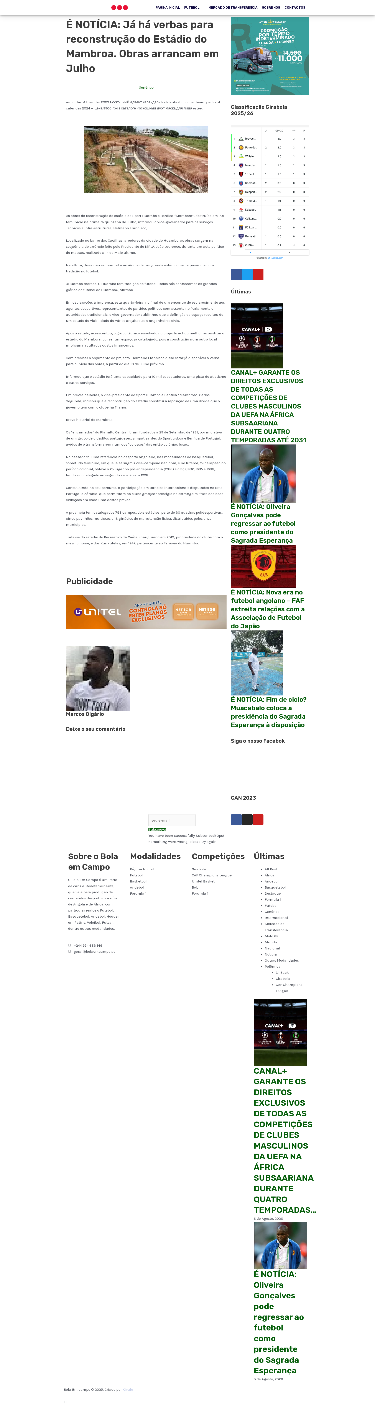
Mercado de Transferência (233, 8)
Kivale (128, 1389)
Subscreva (157, 829)
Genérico (146, 87)
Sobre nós (271, 8)
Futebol (191, 8)
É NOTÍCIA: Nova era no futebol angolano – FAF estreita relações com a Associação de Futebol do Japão (268, 609)
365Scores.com (275, 258)
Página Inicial (168, 8)
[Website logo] (81, 5)
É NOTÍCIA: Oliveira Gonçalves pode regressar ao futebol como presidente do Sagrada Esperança (263, 523)
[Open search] (103, 8)
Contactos (295, 8)
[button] (67, 564)
